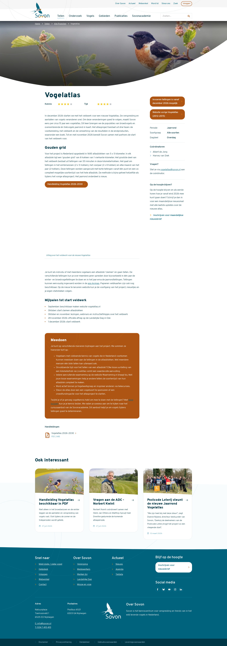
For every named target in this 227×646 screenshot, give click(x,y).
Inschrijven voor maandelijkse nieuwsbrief (166, 217)
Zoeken (163, 10)
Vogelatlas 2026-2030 (62, 433)
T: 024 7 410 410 (43, 627)
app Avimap (93, 283)
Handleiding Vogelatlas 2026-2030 (65, 184)
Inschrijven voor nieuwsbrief (166, 567)
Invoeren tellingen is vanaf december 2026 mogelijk (166, 102)
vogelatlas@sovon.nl (170, 170)
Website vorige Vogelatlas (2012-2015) (165, 114)
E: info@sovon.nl (43, 624)
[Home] (39, 10)
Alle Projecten (60, 24)
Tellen (47, 24)
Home (37, 24)
